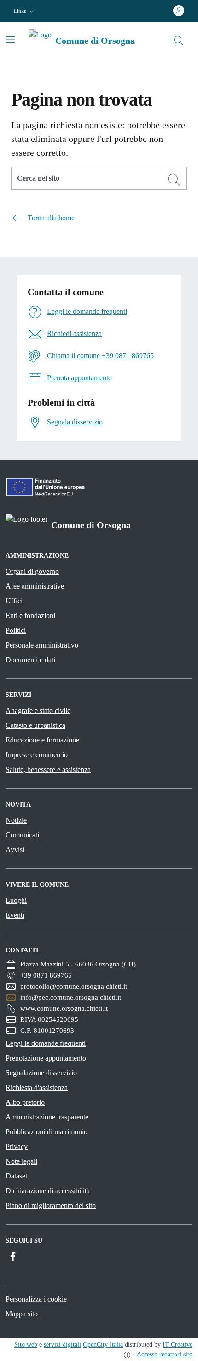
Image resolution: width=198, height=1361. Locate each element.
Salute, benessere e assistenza (48, 769)
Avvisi (15, 850)
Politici (16, 630)
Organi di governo (32, 571)
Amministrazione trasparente (47, 1117)
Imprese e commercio (37, 755)
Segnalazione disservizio (41, 1073)
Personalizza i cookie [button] (36, 1299)
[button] (25, 11)
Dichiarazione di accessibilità (48, 1191)
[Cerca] (174, 179)
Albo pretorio (25, 1102)
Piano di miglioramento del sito (51, 1205)
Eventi (15, 915)
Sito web (25, 1344)
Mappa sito (22, 1314)
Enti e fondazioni (30, 615)
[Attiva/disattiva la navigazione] (10, 39)
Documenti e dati (30, 660)
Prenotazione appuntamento (46, 1058)
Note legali (21, 1161)
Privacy (17, 1146)
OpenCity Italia (103, 1344)
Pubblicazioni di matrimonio (46, 1132)
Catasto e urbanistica (35, 725)
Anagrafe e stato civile (38, 710)
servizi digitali (62, 1344)
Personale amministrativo (42, 645)
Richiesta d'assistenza (37, 1087)
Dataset (16, 1176)
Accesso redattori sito (164, 1354)
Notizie (16, 820)
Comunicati (22, 835)
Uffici (14, 601)
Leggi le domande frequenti (46, 1043)
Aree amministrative (35, 586)
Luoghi (16, 900)
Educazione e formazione (42, 740)
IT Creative (177, 1344)
